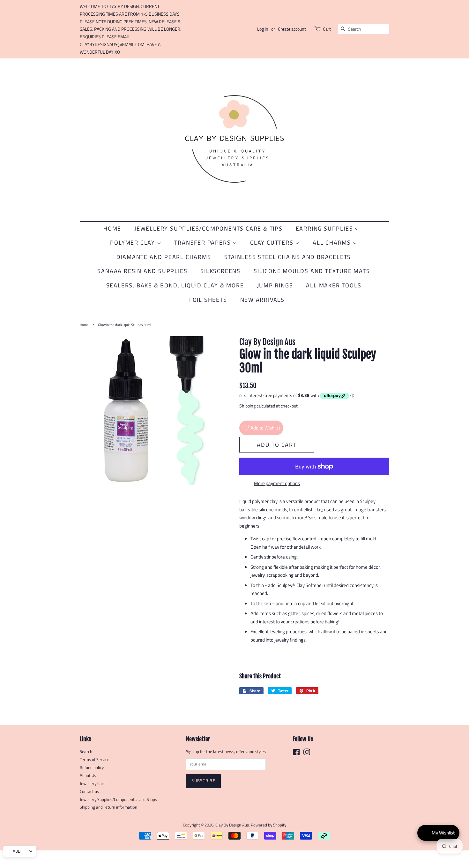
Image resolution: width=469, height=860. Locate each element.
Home (112, 228)
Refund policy (92, 768)
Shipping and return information (108, 807)
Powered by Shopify (268, 825)
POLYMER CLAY (133, 242)
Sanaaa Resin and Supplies (142, 271)
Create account (292, 29)
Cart (327, 29)
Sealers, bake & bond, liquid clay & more (175, 285)
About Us (88, 775)
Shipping (247, 405)
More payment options (277, 483)
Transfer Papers (203, 242)
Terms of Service (94, 760)
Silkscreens (220, 271)
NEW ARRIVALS (262, 299)
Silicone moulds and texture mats (312, 271)
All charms (333, 242)
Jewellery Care (93, 783)
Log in (262, 29)
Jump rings (275, 285)
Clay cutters (272, 242)
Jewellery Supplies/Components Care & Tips (208, 228)
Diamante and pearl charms (163, 257)
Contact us (89, 791)
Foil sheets (208, 299)
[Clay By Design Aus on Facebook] (296, 753)
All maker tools (333, 285)
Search (86, 752)
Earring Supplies (325, 228)
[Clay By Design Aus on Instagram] (306, 753)
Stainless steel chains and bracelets (287, 257)
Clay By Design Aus (232, 825)
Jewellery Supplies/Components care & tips (118, 799)
